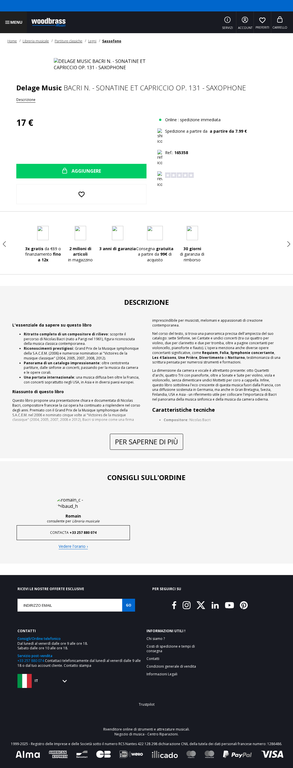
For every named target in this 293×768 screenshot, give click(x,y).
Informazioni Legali (161, 674)
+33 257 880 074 (30, 660)
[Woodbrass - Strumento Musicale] (48, 22)
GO (128, 605)
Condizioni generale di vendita (171, 666)
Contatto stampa (77, 665)
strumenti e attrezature (156, 729)
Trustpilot (147, 704)
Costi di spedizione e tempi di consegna (170, 649)
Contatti (152, 658)
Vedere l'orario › (73, 546)
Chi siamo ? (155, 638)
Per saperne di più (146, 441)
